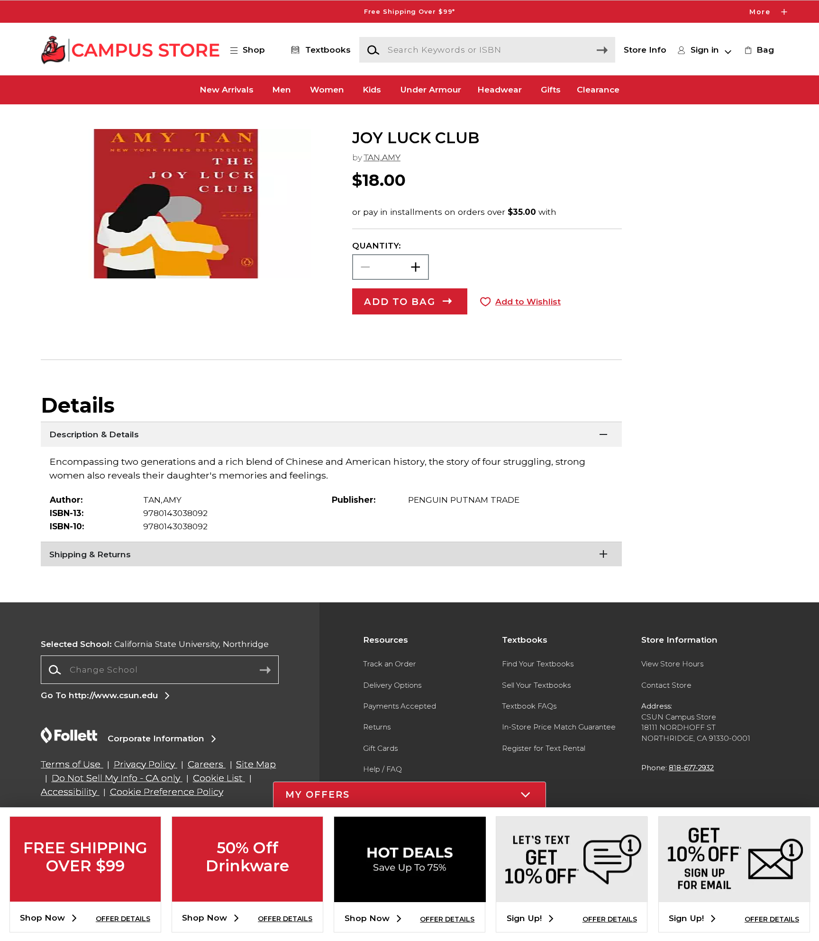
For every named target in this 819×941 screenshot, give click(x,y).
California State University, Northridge (155, 644)
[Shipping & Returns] (331, 553)
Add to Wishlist (528, 301)
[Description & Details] (331, 433)
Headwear (499, 90)
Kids (372, 90)
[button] (409, 11)
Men (281, 90)
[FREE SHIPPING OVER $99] (85, 894)
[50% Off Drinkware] (247, 894)
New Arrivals (227, 90)
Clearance (598, 90)
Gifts (551, 90)
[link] (758, 50)
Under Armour (430, 90)
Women (327, 90)
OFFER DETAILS (123, 919)
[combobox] (159, 669)
